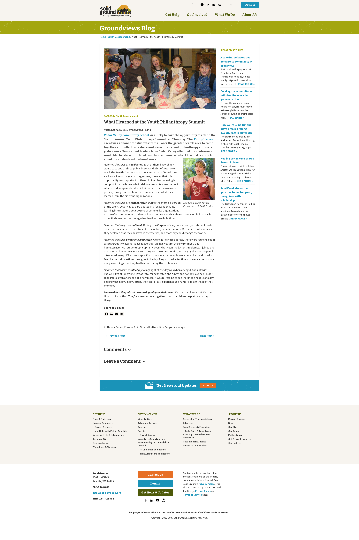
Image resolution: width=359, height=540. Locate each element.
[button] (231, 4)
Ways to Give (145, 419)
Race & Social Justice (194, 441)
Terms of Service (192, 494)
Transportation (101, 443)
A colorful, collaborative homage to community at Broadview (236, 61)
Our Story (233, 427)
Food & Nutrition (102, 419)
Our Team (233, 431)
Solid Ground (120, 11)
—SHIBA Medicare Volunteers (154, 453)
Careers (142, 427)
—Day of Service (147, 435)
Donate (155, 483)
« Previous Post (115, 335)
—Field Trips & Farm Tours (197, 431)
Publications (235, 435)
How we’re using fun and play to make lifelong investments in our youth (236, 129)
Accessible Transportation (197, 419)
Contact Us (234, 443)
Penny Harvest (204, 139)
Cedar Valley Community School (126, 135)
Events (141, 431)
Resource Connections (195, 445)
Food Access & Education (196, 427)
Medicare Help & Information (108, 435)
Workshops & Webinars (105, 447)
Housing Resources (103, 423)
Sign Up (208, 385)
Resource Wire (100, 439)
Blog (230, 423)
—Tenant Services (102, 427)
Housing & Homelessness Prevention (196, 436)
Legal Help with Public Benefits (110, 431)
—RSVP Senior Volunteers (152, 449)
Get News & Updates (239, 439)
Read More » (246, 84)
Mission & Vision (236, 419)
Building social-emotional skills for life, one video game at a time (236, 95)
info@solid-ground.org (107, 492)
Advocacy (188, 423)
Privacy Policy (206, 483)
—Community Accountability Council (153, 444)
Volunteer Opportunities (151, 439)
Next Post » (207, 335)
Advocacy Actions (147, 423)
